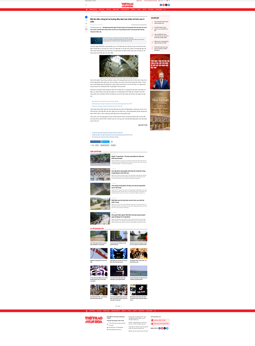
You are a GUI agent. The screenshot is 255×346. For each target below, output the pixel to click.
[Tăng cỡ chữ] (86, 27)
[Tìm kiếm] (86, 5)
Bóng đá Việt (116, 9)
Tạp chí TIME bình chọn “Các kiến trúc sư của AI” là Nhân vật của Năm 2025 (161, 36)
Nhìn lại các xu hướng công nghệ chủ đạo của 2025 (161, 42)
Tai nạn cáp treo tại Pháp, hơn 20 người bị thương (118, 243)
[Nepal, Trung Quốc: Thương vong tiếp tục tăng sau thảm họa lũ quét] (100, 160)
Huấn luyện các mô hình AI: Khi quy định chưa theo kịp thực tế (118, 261)
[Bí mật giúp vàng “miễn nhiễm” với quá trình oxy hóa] (138, 253)
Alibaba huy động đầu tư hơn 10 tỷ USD (98, 261)
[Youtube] (167, 0)
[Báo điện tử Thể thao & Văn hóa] (127, 5)
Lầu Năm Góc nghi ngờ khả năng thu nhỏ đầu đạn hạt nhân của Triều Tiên (107, 106)
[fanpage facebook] (161, 5)
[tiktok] (166, 5)
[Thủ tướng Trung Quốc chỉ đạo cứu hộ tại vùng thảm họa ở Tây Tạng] (100, 189)
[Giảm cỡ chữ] (86, 32)
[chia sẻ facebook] (86, 20)
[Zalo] (169, 5)
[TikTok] (169, 0)
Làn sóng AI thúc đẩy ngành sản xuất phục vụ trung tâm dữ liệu (118, 278)
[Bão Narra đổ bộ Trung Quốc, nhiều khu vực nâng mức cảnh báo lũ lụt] (138, 236)
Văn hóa (133, 9)
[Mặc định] (86, 29)
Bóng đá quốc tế (125, 9)
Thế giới (92, 16)
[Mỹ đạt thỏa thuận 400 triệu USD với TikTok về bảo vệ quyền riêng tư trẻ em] (138, 290)
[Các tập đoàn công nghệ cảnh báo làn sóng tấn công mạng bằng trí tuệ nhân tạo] (100, 174)
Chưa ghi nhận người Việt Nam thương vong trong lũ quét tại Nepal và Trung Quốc (128, 216)
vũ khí (96, 145)
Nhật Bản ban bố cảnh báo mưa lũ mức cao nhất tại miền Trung (127, 201)
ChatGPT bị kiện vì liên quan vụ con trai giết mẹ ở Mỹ (161, 29)
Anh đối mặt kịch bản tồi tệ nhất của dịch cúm (161, 22)
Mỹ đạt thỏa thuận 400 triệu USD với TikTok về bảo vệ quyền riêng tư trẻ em (138, 298)
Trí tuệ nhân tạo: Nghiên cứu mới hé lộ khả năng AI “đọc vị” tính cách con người (98, 279)
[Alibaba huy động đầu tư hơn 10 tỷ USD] (99, 253)
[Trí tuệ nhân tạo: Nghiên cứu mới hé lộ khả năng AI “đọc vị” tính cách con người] (99, 271)
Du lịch (139, 9)
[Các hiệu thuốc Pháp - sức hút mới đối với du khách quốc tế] (99, 290)
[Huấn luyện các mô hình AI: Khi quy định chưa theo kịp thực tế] (118, 253)
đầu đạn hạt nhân (105, 145)
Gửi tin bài (161, 0)
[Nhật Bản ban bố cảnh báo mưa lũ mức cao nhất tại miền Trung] (100, 203)
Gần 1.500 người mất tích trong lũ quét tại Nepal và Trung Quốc (98, 243)
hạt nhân (113, 145)
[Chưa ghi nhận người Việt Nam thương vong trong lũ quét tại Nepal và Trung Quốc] (100, 218)
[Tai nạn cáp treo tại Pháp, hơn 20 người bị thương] (118, 236)
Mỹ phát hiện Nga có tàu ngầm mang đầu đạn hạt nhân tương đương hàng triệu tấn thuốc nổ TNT (112, 103)
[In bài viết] (86, 23)
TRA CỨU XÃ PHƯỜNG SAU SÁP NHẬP (150, 0)
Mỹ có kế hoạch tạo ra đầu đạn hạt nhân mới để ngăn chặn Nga (118, 38)
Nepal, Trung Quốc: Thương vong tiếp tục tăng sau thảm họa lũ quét (127, 157)
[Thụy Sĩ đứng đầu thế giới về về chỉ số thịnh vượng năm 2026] (138, 271)
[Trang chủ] (86, 9)
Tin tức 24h (101, 9)
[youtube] (163, 5)
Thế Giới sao (151, 9)
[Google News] (139, 25)
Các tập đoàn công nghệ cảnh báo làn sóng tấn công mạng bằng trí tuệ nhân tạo (128, 172)
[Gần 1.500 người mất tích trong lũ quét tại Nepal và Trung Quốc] (99, 236)
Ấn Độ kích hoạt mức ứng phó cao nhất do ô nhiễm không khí (161, 48)
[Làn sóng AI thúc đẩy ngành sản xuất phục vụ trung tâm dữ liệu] (118, 271)
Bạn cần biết (159, 9)
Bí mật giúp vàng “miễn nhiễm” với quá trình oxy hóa (138, 261)
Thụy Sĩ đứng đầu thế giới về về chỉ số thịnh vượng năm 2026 (138, 278)
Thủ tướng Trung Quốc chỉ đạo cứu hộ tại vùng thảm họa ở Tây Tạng (128, 186)
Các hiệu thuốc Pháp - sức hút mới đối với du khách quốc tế (98, 297)
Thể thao (108, 9)
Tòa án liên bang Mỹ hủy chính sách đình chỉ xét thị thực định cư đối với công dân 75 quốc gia (118, 298)
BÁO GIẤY (140, 0)
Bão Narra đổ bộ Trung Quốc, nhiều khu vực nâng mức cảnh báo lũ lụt (138, 243)
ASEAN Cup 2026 (93, 9)
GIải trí (144, 9)
